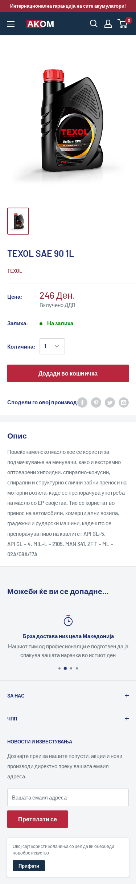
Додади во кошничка (68, 373)
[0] (122, 23)
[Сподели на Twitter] (110, 402)
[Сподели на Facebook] (82, 402)
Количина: (21, 346)
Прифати (28, 866)
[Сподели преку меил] (124, 402)
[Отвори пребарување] (94, 24)
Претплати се (37, 819)
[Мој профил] (108, 24)
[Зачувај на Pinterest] (96, 402)
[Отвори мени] (11, 24)
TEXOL (14, 271)
